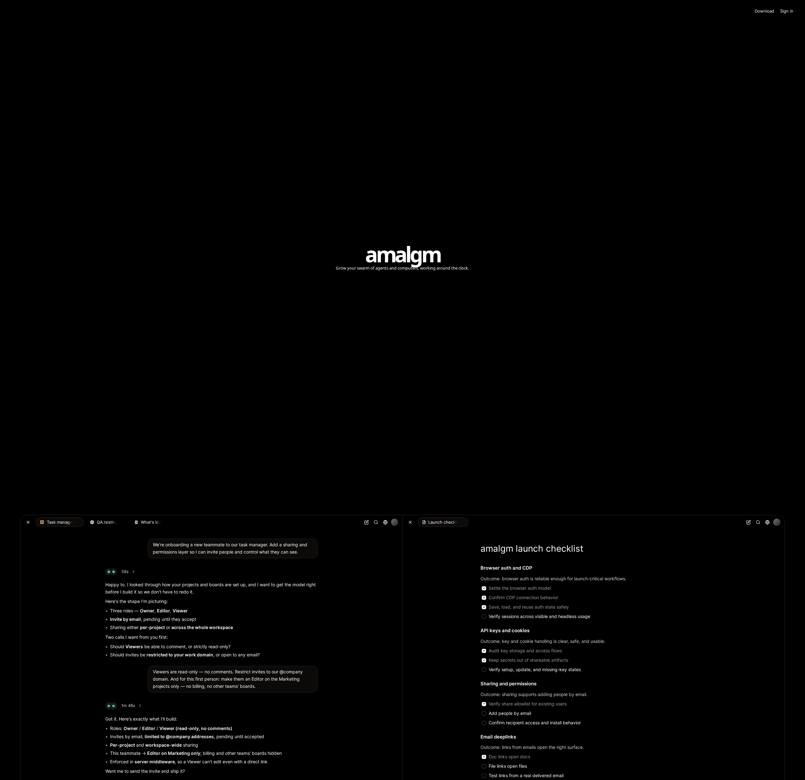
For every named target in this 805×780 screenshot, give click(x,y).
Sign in (786, 11)
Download (764, 11)
